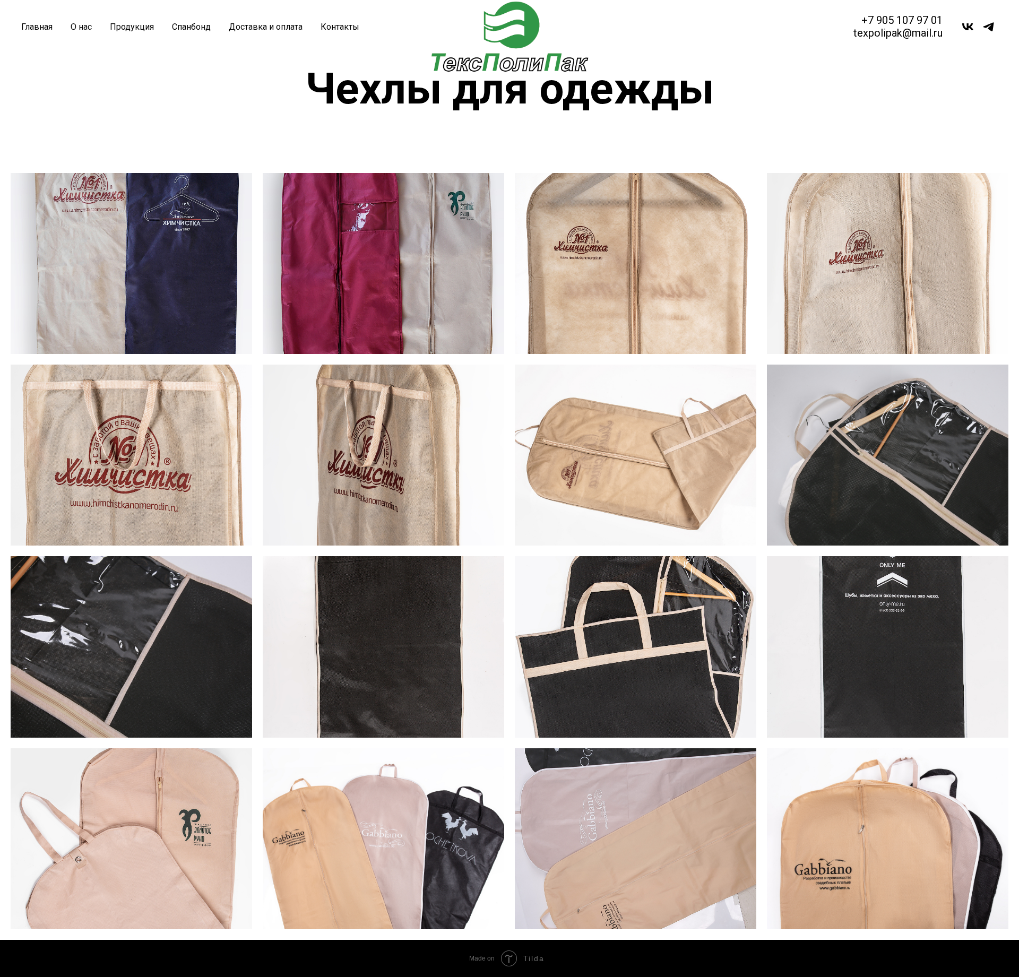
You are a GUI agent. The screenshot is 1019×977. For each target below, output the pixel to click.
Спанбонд (191, 27)
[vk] (967, 26)
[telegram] (988, 26)
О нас (81, 27)
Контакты (340, 27)
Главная (37, 27)
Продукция (132, 27)
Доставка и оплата (266, 27)
